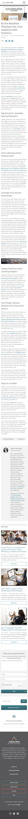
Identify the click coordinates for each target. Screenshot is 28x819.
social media (16, 128)
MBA (14, 795)
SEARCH (23, 701)
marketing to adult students (8, 397)
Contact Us (14, 766)
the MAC (18, 804)
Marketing (21, 439)
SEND (14, 691)
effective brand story (19, 88)
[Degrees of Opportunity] (7, 2)
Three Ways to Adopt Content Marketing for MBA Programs (12, 590)
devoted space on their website (9, 278)
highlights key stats (15, 333)
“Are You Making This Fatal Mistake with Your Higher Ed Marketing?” (12, 49)
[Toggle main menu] (24, 2)
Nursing (14, 791)
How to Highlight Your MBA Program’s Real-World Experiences (14, 629)
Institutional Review (14, 770)
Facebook (14, 813)
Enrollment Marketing (8, 439)
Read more (19, 563)
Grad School (14, 786)
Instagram (10, 813)
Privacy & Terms (14, 774)
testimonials (9, 96)
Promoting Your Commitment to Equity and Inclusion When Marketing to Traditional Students (13, 550)
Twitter (18, 813)
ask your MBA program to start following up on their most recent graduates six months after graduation (14, 168)
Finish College (14, 782)
